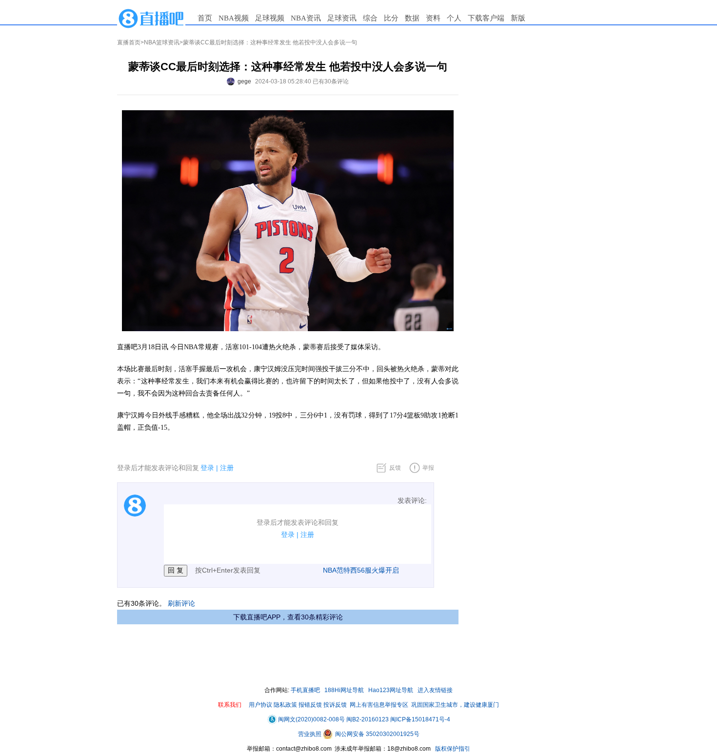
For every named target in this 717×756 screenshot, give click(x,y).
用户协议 (260, 704)
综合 (370, 18)
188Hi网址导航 (344, 690)
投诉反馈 (335, 704)
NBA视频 (234, 18)
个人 (454, 18)
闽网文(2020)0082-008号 (311, 719)
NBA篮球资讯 (161, 42)
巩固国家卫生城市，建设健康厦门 (455, 704)
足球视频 (269, 18)
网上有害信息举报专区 (379, 704)
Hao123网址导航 (390, 690)
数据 (412, 18)
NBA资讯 (306, 18)
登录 (207, 468)
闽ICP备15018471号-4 (420, 719)
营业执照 (310, 734)
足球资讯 (342, 18)
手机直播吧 (305, 690)
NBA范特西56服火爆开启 (361, 570)
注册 (227, 468)
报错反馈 (310, 704)
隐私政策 (285, 704)
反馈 (395, 467)
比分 (391, 18)
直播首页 (128, 42)
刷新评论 (181, 603)
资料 (433, 18)
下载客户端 (486, 18)
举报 (428, 467)
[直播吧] (151, 18)
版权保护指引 (452, 748)
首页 (205, 18)
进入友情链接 (435, 690)
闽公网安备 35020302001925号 (376, 734)
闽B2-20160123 (367, 719)
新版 (518, 18)
